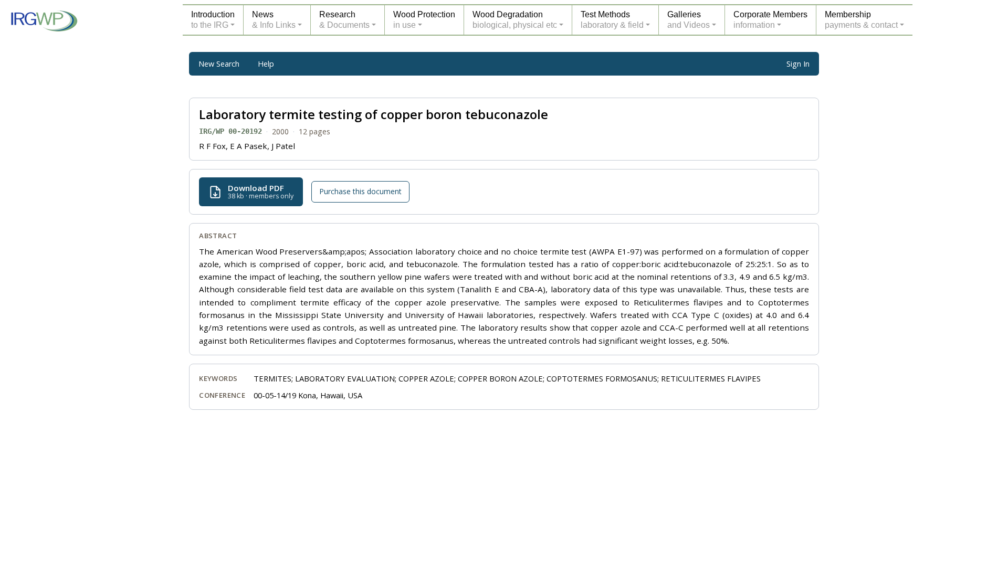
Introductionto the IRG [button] (213, 19)
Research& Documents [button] (344, 19)
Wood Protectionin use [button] (424, 19)
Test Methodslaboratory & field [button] (612, 19)
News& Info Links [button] (274, 19)
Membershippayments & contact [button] (861, 19)
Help (266, 64)
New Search (218, 64)
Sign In (798, 64)
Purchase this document (360, 192)
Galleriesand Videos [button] (688, 19)
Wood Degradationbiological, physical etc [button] (514, 19)
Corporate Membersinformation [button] (770, 19)
